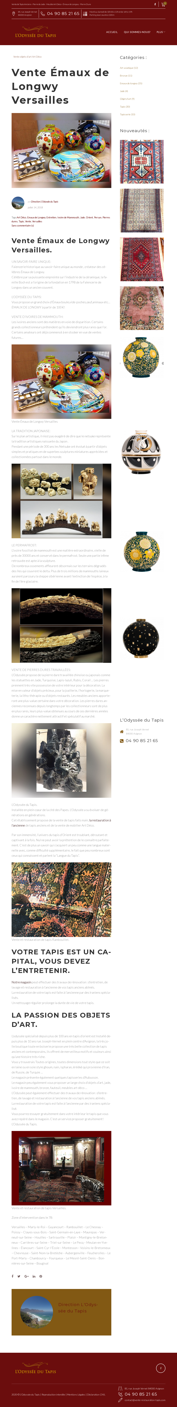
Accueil (112, 31)
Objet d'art (125, 98)
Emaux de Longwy (36, 217)
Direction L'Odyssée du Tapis (44, 201)
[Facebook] (155, 5)
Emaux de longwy (129, 83)
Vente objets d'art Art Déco (27, 56)
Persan (97, 217)
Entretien (51, 217)
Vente (28, 221)
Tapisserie (125, 114)
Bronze (124, 75)
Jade (82, 217)
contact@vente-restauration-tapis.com (145, 1400)
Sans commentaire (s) (23, 225)
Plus (160, 31)
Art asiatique (126, 67)
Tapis (21, 221)
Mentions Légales (76, 1394)
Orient (89, 217)
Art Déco (21, 217)
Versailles (37, 221)
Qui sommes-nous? (137, 31)
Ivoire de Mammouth (68, 217)
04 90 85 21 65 (63, 13)
